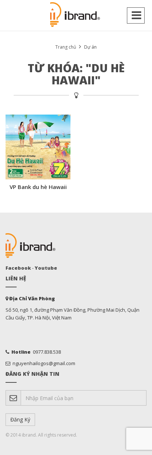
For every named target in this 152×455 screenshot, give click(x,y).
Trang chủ (65, 47)
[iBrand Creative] (76, 14)
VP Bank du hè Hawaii (38, 186)
